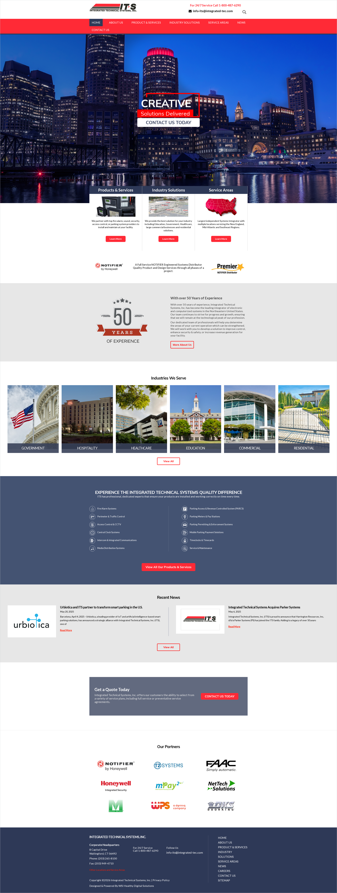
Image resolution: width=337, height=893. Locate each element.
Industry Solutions (184, 22)
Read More (66, 630)
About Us (116, 22)
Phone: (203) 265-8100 (103, 858)
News (241, 22)
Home (96, 22)
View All (168, 461)
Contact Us (100, 29)
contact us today (168, 122)
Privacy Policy (161, 880)
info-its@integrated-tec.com (213, 11)
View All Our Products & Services (168, 567)
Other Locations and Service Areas (107, 869)
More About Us (182, 344)
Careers (224, 870)
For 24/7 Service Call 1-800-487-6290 (215, 5)
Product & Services (146, 22)
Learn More (116, 238)
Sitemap (224, 880)
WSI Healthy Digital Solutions (136, 885)
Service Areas (218, 22)
